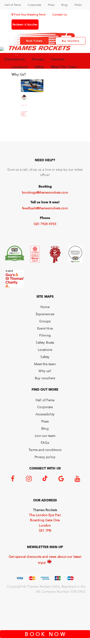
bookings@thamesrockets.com (45, 192)
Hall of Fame (13, 4)
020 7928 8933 (45, 224)
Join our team (44, 436)
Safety (39, 67)
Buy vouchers (45, 378)
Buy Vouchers (70, 41)
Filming (45, 335)
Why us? (45, 371)
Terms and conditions (45, 450)
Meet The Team (64, 67)
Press (51, 4)
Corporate (34, 4)
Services (58, 59)
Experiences (15, 59)
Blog (64, 4)
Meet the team (45, 364)
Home (45, 307)
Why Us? (19, 74)
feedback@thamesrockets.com (45, 208)
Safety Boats (45, 342)
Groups (38, 59)
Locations (19, 67)
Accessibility (45, 414)
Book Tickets (34, 41)
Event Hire (45, 328)
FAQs (78, 4)
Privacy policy (45, 457)
